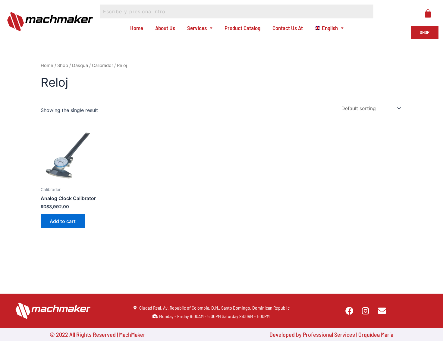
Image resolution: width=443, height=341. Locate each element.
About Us (165, 27)
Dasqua (80, 65)
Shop (62, 65)
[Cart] (427, 14)
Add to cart (63, 221)
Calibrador (102, 65)
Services (197, 27)
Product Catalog (242, 27)
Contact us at (287, 27)
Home (136, 27)
